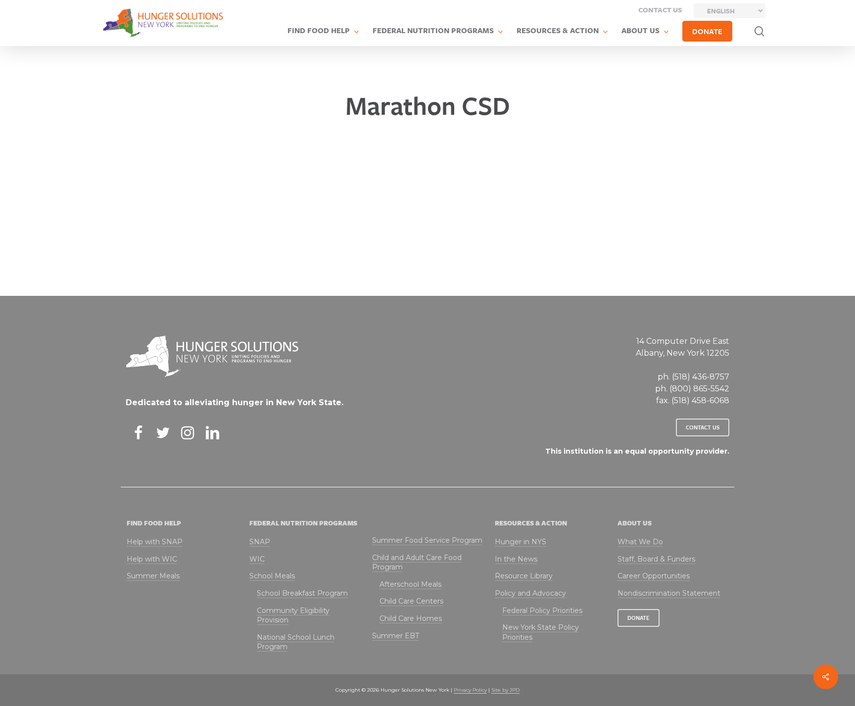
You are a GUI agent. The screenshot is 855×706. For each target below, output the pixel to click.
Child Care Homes (411, 618)
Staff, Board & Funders (656, 559)
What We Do (640, 541)
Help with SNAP (155, 541)
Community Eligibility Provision (293, 615)
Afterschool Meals (410, 584)
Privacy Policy (470, 690)
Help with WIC (152, 559)
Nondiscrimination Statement (669, 593)
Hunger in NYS (520, 541)
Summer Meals (153, 575)
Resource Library (524, 575)
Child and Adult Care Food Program (417, 562)
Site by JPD (505, 690)
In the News (516, 559)
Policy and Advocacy (530, 593)
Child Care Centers (411, 601)
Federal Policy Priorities (542, 610)
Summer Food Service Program (427, 540)
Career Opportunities (654, 575)
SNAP (259, 541)
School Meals (272, 575)
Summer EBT (395, 635)
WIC (257, 559)
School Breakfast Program (302, 593)
